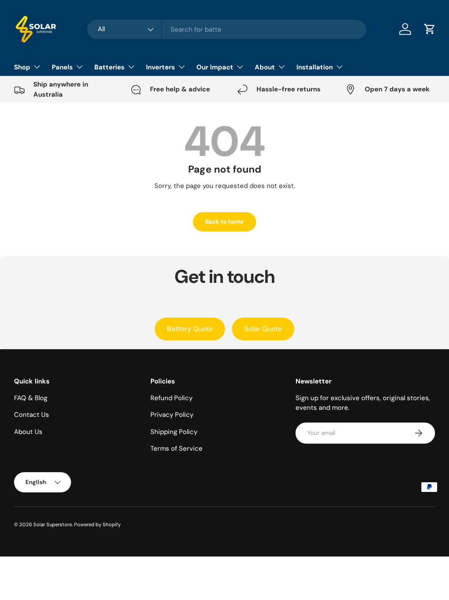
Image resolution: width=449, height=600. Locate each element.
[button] (429, 29)
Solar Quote (263, 328)
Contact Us (31, 414)
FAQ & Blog (30, 398)
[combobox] (227, 29)
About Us (28, 431)
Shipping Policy (173, 431)
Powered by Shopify (97, 524)
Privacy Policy (171, 414)
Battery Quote (190, 328)
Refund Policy (171, 398)
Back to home (224, 221)
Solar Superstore (52, 524)
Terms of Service (176, 448)
